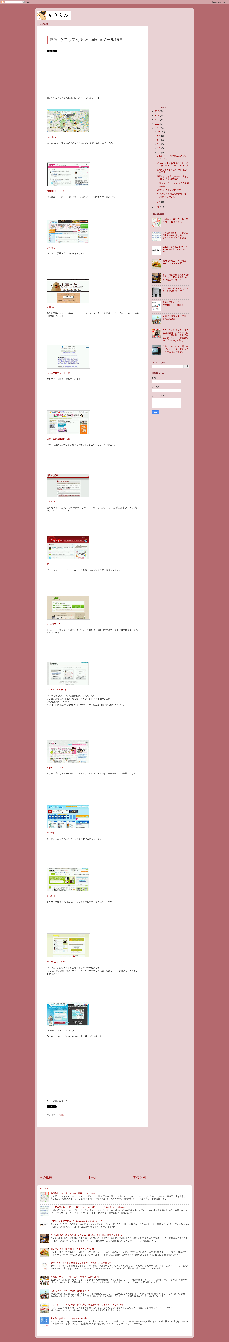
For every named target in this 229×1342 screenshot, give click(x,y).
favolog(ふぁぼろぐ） (57, 961)
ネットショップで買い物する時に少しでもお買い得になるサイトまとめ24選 (87, 1304)
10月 (159, 131)
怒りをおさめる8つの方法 (169, 190)
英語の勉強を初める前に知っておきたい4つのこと (173, 195)
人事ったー (52, 307)
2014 (157, 115)
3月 (159, 148)
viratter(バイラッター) (57, 191)
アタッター (52, 564)
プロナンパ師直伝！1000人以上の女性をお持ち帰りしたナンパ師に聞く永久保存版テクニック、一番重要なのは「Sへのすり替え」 (176, 335)
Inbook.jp (51, 896)
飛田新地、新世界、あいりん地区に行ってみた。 (175, 220)
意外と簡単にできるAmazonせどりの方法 (173, 303)
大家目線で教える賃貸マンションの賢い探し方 (175, 289)
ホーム (92, 1177)
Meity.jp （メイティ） (57, 689)
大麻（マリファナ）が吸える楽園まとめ (70, 1290)
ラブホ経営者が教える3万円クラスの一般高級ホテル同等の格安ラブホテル (176, 277)
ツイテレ (51, 833)
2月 (159, 152)
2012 (157, 124)
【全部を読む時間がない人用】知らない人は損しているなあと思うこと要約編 (175, 235)
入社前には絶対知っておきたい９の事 (69, 1318)
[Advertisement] (92, 74)
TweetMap (51, 137)
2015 (157, 111)
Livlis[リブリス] (54, 624)
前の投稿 (139, 1177)
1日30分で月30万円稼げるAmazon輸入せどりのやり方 (175, 249)
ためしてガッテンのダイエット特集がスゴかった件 (75, 1277)
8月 (159, 140)
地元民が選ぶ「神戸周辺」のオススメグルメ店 (175, 261)
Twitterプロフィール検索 (58, 373)
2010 (157, 207)
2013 (157, 119)
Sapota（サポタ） (55, 767)
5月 (159, 144)
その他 (61, 1114)
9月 (159, 136)
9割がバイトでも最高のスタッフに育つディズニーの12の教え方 (173, 164)
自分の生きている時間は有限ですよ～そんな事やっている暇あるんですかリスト (175, 349)
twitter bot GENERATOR (58, 439)
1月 (159, 202)
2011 (157, 128)
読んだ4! (51, 501)
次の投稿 (46, 1177)
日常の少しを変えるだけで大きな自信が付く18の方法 (173, 177)
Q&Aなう (51, 247)
